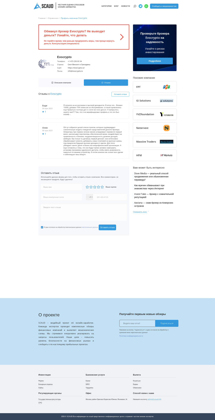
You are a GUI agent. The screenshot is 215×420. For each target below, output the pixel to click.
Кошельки (136, 381)
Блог (116, 6)
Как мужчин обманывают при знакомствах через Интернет (149, 187)
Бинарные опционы (45, 384)
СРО (40, 403)
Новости (125, 6)
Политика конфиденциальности (131, 336)
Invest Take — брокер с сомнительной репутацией (154, 195)
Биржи (135, 384)
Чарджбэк (89, 388)
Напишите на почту (147, 399)
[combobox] (89, 197)
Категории (107, 6)
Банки (88, 381)
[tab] (62, 82)
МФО (88, 384)
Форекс (41, 381)
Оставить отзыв (120, 94)
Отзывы (107, 82)
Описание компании (62, 82)
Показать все (140, 211)
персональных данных (90, 227)
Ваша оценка (111, 187)
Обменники (137, 388)
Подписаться (166, 323)
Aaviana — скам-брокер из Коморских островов (153, 204)
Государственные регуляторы (49, 399)
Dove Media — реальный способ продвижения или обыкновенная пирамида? (151, 176)
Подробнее (155, 60)
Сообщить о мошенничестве (164, 6)
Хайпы (40, 388)
